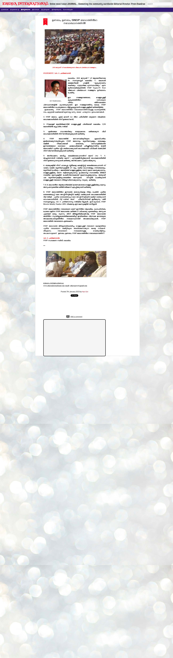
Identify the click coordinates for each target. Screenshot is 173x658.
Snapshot (56, 9)
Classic (4, 9)
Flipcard (14, 9)
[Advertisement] (118, 55)
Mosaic (35, 9)
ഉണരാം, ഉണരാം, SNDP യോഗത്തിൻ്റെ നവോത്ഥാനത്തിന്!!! (74, 22)
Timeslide (68, 9)
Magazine (25, 9)
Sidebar (45, 9)
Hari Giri (85, 292)
